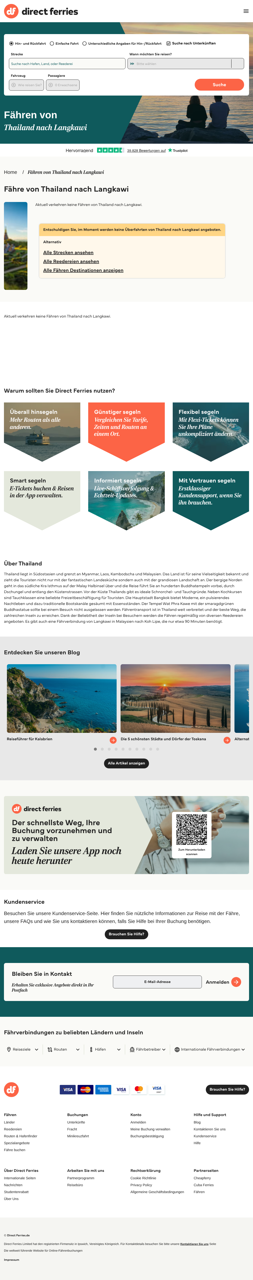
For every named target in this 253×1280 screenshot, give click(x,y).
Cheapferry (202, 1178)
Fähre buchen (14, 1150)
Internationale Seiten (20, 1178)
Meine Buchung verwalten (150, 1129)
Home (10, 172)
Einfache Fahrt (67, 43)
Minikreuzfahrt (78, 1136)
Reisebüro (75, 1185)
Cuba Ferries (204, 1185)
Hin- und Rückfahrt (30, 43)
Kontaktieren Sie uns (210, 1129)
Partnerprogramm (80, 1178)
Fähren (199, 1192)
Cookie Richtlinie (143, 1178)
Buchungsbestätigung (147, 1136)
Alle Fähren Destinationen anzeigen (83, 270)
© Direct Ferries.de (17, 1235)
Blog (197, 1122)
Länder (9, 1122)
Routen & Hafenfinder (20, 1136)
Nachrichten (13, 1185)
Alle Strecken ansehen (68, 252)
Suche (219, 84)
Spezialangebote (17, 1143)
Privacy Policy (141, 1185)
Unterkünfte (76, 1122)
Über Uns (11, 1199)
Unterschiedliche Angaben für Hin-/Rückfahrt (125, 43)
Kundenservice (205, 1136)
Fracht (72, 1129)
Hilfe (197, 1143)
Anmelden (138, 1122)
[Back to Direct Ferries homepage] (41, 11)
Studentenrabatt (16, 1192)
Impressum (11, 1259)
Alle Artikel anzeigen (126, 763)
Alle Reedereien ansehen (71, 261)
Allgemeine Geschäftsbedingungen (157, 1192)
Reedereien (13, 1129)
